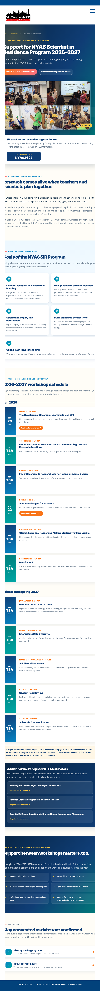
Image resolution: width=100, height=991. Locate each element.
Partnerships (14, 34)
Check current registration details (55, 72)
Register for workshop (31, 428)
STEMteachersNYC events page (68, 752)
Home (5, 34)
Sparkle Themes (75, 984)
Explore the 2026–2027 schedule (20, 72)
